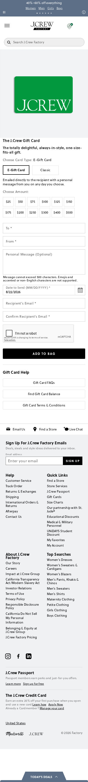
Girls (50, 8)
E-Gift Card (16, 170)
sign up (73, 461)
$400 (57, 212)
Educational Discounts (63, 517)
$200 (20, 212)
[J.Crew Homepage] (42, 26)
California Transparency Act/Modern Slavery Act (23, 581)
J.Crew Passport (58, 491)
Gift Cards (54, 497)
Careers (11, 568)
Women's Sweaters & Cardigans (62, 567)
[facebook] (18, 656)
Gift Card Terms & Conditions (44, 405)
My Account (55, 545)
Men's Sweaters (58, 588)
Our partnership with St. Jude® (64, 509)
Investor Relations (19, 588)
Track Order (14, 486)
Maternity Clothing (60, 599)
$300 (44, 212)
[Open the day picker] (80, 290)
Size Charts (55, 502)
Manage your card (52, 708)
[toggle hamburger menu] (7, 25)
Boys (59, 8)
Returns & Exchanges (21, 491)
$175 (8, 212)
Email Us (19, 429)
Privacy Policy (15, 599)
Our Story (13, 563)
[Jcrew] (36, 733)
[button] (70, 26)
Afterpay (12, 511)
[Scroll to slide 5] (48, 13)
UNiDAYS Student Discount (60, 533)
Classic (45, 170)
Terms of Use (15, 594)
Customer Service (18, 480)
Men (41, 8)
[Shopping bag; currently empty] (82, 26)
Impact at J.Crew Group (23, 574)
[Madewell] (14, 733)
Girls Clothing (57, 610)
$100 (45, 201)
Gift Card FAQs (44, 383)
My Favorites (56, 540)
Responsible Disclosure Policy (22, 606)
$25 (8, 201)
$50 (20, 201)
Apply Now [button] (55, 704)
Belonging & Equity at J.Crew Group (21, 630)
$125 (57, 201)
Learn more (13, 684)
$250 (32, 212)
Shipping (12, 497)
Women (31, 8)
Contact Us (14, 517)
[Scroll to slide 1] (37, 13)
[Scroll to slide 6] (51, 13)
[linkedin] (28, 656)
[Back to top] (80, 774)
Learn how (39, 704)
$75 (32, 201)
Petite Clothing (58, 605)
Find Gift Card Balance (44, 394)
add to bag (44, 353)
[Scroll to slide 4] (45, 13)
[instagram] (8, 656)
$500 (69, 212)
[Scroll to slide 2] (39, 13)
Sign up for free (33, 684)
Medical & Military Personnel (60, 524)
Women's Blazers (59, 574)
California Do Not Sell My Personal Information (21, 618)
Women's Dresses (60, 560)
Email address (14, 454)
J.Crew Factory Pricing (21, 637)
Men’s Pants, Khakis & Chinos (63, 581)
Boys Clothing (57, 615)
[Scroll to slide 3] (42, 13)
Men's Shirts (56, 594)
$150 (69, 201)
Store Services (57, 486)
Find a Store (48, 429)
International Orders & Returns (22, 504)
